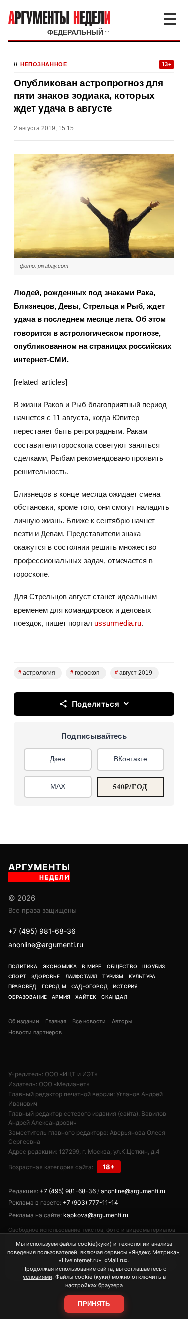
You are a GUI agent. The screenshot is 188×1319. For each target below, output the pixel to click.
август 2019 (133, 672)
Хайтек (85, 997)
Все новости (89, 1021)
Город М (54, 986)
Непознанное (43, 64)
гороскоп (85, 672)
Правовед (22, 986)
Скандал (114, 997)
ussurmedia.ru (117, 623)
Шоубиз (153, 966)
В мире (91, 966)
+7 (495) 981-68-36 (42, 931)
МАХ (57, 786)
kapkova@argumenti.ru (95, 1215)
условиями (37, 1276)
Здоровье (45, 976)
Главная (55, 1021)
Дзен (57, 759)
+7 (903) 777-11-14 (90, 1202)
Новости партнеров (35, 1032)
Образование (27, 997)
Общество (122, 966)
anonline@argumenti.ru (45, 944)
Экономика (60, 966)
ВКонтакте (130, 759)
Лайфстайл (81, 976)
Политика (23, 966)
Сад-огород (89, 986)
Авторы (122, 1021)
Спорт (17, 976)
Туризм (112, 976)
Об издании (23, 1021)
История (125, 986)
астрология (36, 672)
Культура (142, 976)
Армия (61, 997)
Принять (94, 1304)
